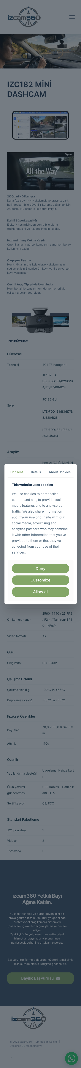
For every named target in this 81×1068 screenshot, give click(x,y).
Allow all (40, 591)
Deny (40, 568)
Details (36, 472)
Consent (16, 472)
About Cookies (60, 472)
